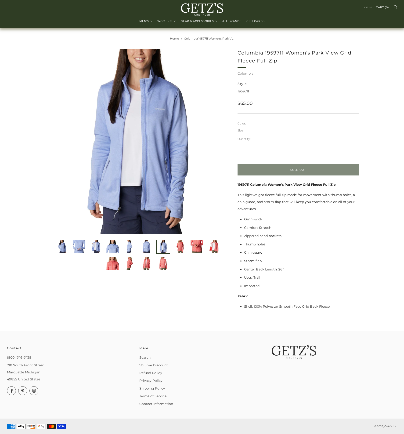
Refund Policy (150, 373)
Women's (164, 21)
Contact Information (156, 404)
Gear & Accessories (197, 21)
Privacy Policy (150, 381)
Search (145, 357)
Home (174, 38)
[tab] (62, 247)
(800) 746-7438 (19, 357)
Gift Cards (255, 21)
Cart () (382, 7)
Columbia (245, 73)
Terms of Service (152, 396)
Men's (144, 21)
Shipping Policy (152, 388)
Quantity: (244, 139)
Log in (367, 7)
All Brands (232, 21)
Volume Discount (153, 365)
